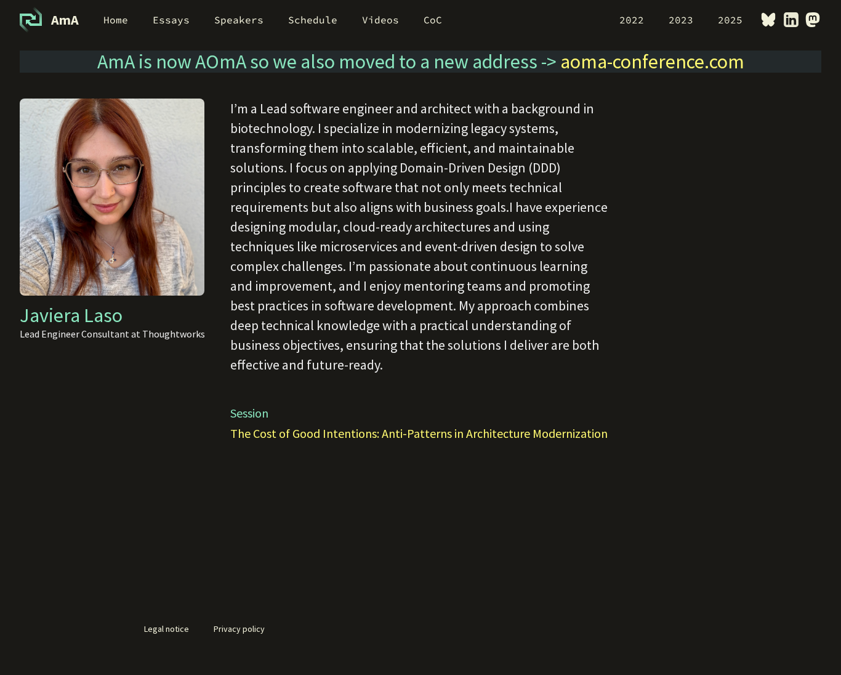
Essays (171, 20)
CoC (433, 20)
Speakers (239, 20)
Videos (380, 20)
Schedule (312, 20)
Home (115, 20)
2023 (681, 20)
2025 (730, 20)
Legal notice (166, 628)
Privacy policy (239, 628)
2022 (631, 20)
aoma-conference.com (652, 61)
